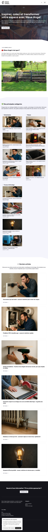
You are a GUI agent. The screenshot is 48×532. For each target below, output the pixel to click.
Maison (26, 504)
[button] (41, 2)
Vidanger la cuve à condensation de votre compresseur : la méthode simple (10, 248)
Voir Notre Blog (5, 27)
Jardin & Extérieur (28, 503)
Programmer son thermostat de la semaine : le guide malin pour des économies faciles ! (12, 162)
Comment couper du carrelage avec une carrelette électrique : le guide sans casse (12, 215)
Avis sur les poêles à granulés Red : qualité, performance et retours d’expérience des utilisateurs (35, 145)
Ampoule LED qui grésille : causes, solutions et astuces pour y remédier (11, 232)
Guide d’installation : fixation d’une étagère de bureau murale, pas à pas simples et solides (35, 129)
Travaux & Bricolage (28, 505)
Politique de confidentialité (6, 514)
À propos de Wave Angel (6, 513)
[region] (12, 524)
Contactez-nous (24, 491)
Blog (2, 512)
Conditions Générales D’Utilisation (8, 515)
